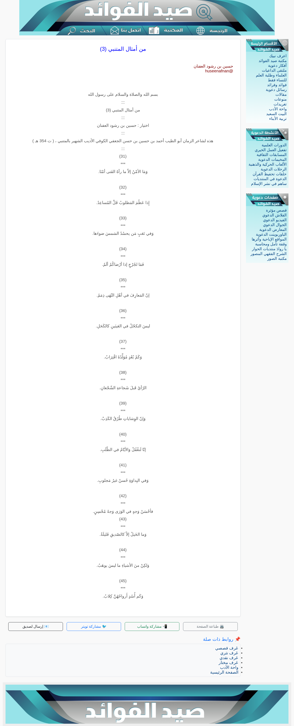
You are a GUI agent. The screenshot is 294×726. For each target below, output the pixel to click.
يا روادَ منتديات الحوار (269, 249)
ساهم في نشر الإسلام (269, 184)
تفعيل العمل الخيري (271, 150)
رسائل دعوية (276, 90)
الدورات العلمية (274, 145)
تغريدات (280, 104)
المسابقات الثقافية (272, 155)
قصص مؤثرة (276, 210)
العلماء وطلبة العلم (271, 75)
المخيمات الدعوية (272, 159)
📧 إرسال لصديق (36, 626)
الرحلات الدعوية (274, 169)
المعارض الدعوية (273, 229)
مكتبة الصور (277, 258)
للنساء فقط (277, 80)
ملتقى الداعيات (274, 70)
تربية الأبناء (278, 118)
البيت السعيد (276, 114)
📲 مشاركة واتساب (152, 626)
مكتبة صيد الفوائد (273, 61)
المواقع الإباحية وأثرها (269, 239)
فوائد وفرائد (277, 85)
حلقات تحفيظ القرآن (270, 174)
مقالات (281, 94)
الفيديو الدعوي (275, 220)
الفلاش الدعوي (274, 215)
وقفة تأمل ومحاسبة (271, 244)
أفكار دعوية (277, 65)
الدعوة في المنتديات (270, 179)
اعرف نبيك (278, 56)
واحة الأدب (278, 109)
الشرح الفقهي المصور (269, 254)
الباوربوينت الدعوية (271, 234)
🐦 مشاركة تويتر (94, 626)
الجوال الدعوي (275, 225)
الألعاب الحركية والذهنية (268, 164)
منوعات (280, 99)
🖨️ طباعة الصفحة (210, 626)
